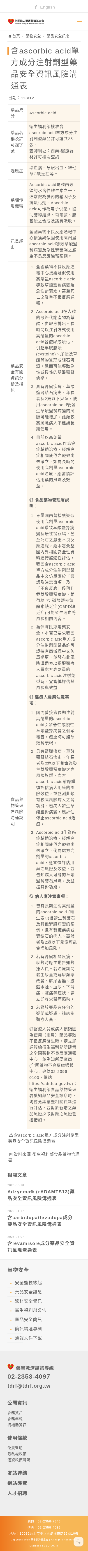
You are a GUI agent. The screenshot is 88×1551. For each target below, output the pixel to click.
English (47, 7)
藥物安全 (33, 36)
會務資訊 (15, 1413)
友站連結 (17, 1473)
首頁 (16, 36)
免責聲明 (15, 1448)
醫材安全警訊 (28, 1301)
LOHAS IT (52, 1545)
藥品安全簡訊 (28, 1319)
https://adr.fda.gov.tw (50, 1083)
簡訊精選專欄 (28, 1329)
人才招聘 (17, 1493)
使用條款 (17, 1437)
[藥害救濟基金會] (44, 21)
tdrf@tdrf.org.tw (29, 1386)
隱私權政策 (17, 1454)
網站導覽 (17, 1483)
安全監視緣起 (28, 1282)
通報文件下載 (28, 1338)
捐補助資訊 (17, 1425)
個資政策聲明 (18, 1460)
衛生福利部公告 (30, 1310)
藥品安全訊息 (58, 36)
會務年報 (15, 1419)
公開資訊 (17, 1402)
